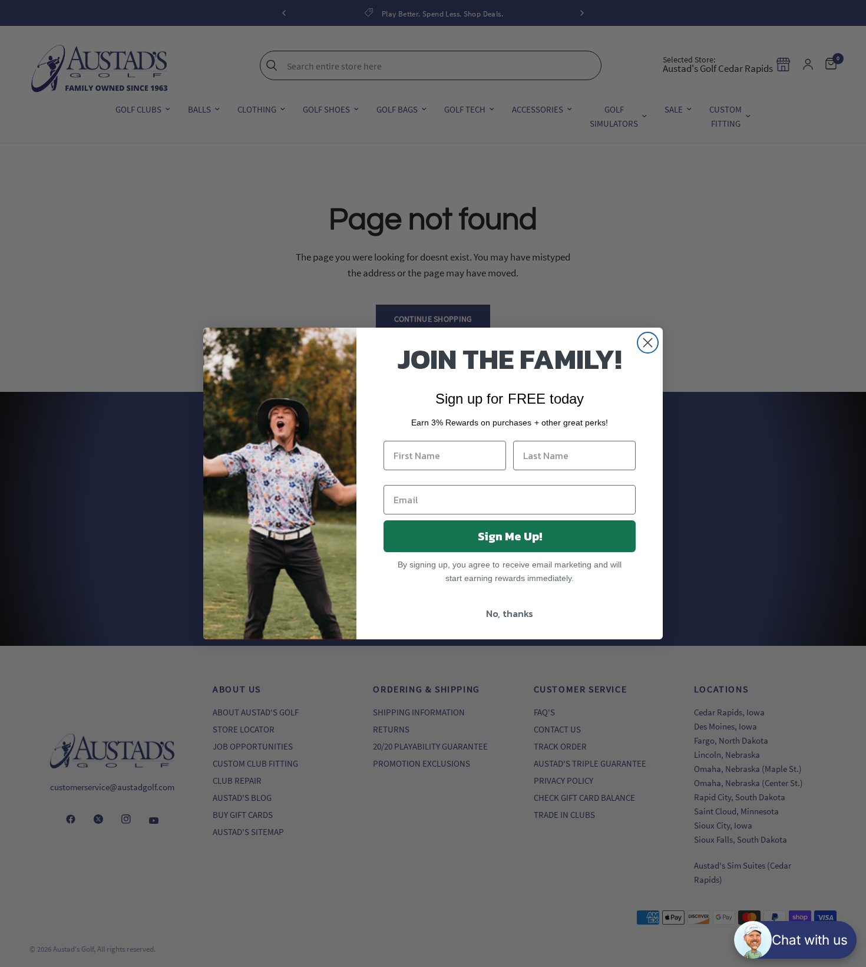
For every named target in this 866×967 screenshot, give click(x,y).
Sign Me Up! (510, 536)
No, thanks (509, 613)
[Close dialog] (647, 342)
